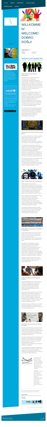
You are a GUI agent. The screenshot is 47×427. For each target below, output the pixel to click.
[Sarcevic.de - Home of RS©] (10, 22)
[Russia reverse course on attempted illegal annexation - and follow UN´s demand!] (10, 53)
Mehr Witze (23, 397)
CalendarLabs (11, 44)
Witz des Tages (24, 394)
